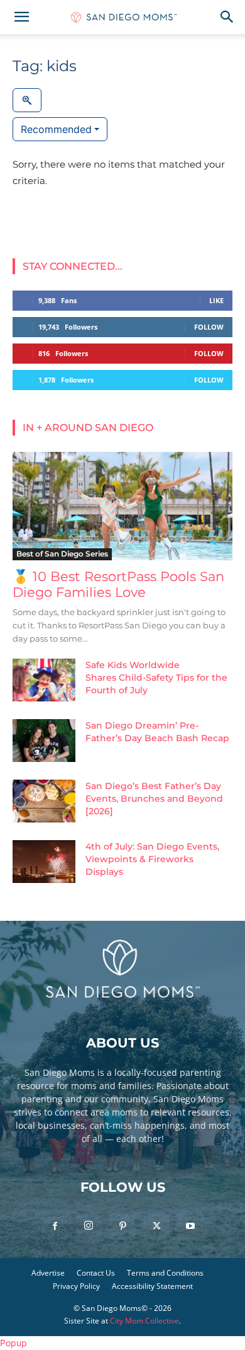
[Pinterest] (122, 1226)
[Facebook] (54, 1226)
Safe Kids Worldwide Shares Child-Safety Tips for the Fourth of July (156, 677)
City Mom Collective (144, 1320)
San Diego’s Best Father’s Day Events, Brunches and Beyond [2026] (154, 798)
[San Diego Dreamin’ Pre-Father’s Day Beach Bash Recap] (44, 741)
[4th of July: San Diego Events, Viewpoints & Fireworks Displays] (44, 862)
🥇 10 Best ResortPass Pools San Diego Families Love (118, 584)
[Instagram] (88, 1225)
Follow (209, 327)
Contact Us (96, 1272)
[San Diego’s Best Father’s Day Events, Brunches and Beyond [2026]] (44, 801)
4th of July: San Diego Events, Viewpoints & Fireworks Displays (152, 859)
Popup (13, 1342)
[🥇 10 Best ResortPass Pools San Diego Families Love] (122, 506)
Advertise (48, 1272)
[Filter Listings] (27, 100)
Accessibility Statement (152, 1286)
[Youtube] (190, 1226)
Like (216, 300)
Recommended (56, 129)
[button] (21, 17)
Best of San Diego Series (62, 553)
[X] (156, 1226)
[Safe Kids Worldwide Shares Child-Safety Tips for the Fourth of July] (44, 680)
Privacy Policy (76, 1286)
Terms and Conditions (165, 1272)
